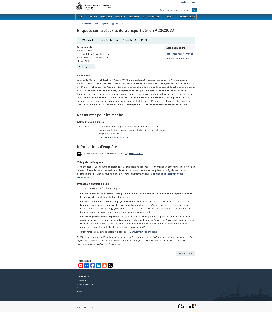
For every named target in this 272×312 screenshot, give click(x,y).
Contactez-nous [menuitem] (186, 16)
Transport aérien (91, 24)
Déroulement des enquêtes (143, 231)
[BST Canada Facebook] (92, 266)
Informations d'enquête (177, 58)
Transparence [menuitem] (82, 307)
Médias (79, 292)
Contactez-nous (82, 288)
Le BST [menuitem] (80, 16)
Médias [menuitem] (170, 16)
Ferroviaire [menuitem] (105, 16)
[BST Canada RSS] (104, 266)
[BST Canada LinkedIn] (98, 266)
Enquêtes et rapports (109, 24)
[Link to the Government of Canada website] (187, 306)
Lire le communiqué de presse (113, 137)
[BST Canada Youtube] (80, 266)
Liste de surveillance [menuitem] (152, 16)
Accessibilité (81, 280)
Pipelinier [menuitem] (133, 16)
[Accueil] (94, 6)
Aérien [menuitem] (92, 16)
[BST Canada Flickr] (86, 266)
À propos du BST (83, 277)
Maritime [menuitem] (119, 16)
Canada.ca (184, 2)
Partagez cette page (186, 253)
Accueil (78, 24)
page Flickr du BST (134, 153)
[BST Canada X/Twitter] (110, 266)
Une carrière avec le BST (85, 284)
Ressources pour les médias (179, 53)
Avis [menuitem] (92, 307)
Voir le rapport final (86, 67)
